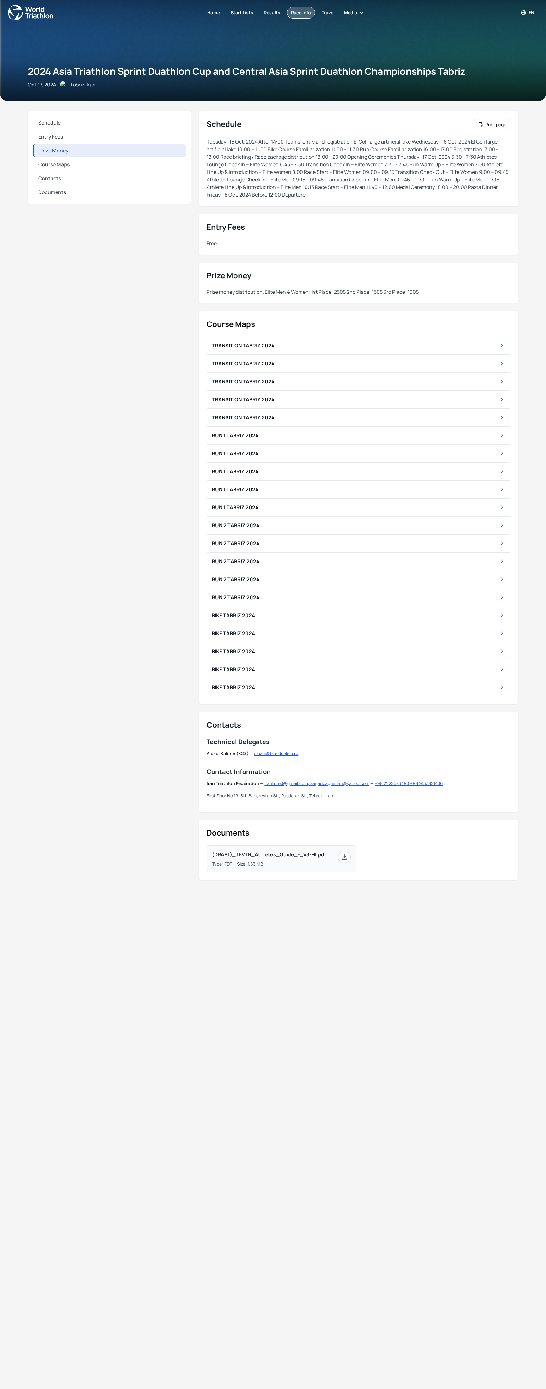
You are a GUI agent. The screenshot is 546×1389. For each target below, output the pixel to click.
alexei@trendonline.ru (276, 753)
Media (350, 12)
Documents (52, 192)
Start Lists (242, 12)
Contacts (49, 178)
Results (272, 12)
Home (213, 12)
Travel (328, 12)
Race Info (301, 12)
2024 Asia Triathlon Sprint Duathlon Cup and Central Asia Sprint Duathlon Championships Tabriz (246, 71)
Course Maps (54, 164)
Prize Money (54, 150)
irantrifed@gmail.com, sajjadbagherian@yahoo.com (316, 783)
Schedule (49, 122)
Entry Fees (50, 136)
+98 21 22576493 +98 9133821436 (409, 783)
